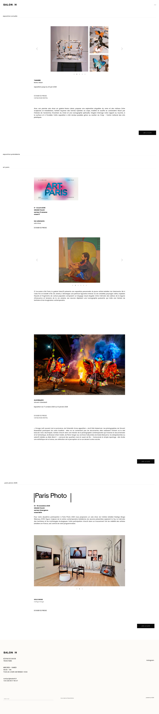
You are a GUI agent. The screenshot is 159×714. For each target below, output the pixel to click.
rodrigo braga (39, 602)
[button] (79, 74)
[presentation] (37, 49)
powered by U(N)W (150, 697)
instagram (150, 660)
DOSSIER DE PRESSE (40, 228)
